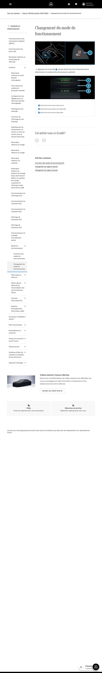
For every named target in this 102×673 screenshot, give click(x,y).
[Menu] (10, 4)
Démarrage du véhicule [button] (16, 276)
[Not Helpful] (44, 140)
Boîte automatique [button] (15, 325)
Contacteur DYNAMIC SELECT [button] (16, 318)
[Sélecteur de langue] (69, 4)
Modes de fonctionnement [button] (17, 247)
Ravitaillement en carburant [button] (15, 331)
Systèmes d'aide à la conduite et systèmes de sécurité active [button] (16, 354)
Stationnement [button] (14, 347)
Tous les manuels (13, 13)
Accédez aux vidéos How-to (52, 391)
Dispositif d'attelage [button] (16, 363)
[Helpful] (37, 140)
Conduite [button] (12, 67)
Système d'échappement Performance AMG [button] (17, 308)
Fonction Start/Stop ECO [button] (16, 299)
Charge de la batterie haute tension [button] (16, 340)
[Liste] (76, 4)
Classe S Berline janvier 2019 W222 (35, 13)
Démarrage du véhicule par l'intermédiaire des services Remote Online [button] (17, 288)
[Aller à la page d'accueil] (51, 4)
